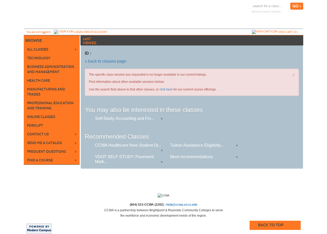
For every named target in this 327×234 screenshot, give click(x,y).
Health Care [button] (38, 80)
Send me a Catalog (51, 143)
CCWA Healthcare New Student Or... (128, 145)
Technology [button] (38, 58)
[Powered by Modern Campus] (39, 228)
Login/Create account (90, 32)
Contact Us (51, 134)
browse (33, 40)
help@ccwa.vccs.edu (181, 204)
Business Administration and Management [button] (50, 69)
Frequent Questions (51, 151)
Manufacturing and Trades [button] (46, 92)
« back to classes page (105, 61)
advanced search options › (266, 11)
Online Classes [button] (41, 117)
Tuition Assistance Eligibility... (197, 145)
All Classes (51, 49)
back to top (270, 225)
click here (166, 89)
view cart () (288, 32)
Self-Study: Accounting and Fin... (124, 118)
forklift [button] (35, 125)
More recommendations (191, 157)
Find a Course (51, 160)
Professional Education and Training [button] (50, 105)
